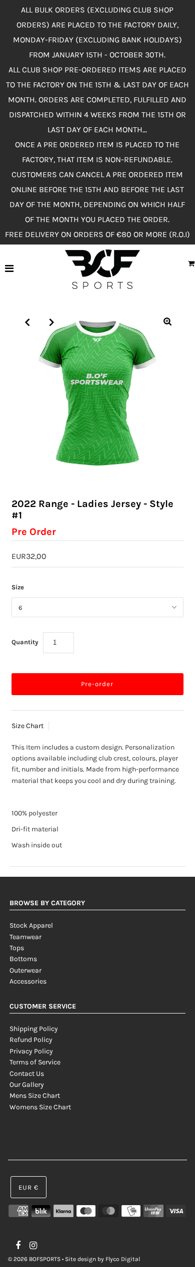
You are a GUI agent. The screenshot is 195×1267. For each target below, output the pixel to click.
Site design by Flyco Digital (102, 1259)
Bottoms (23, 959)
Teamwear (26, 937)
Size (18, 587)
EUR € (28, 1187)
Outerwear (26, 970)
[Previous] (27, 322)
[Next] (52, 322)
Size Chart (28, 726)
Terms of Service (35, 1062)
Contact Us (27, 1073)
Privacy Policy (31, 1051)
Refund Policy (31, 1039)
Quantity (25, 642)
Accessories (28, 981)
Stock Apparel (31, 925)
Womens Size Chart (40, 1107)
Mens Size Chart (35, 1095)
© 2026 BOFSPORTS (34, 1259)
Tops (17, 948)
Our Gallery (27, 1084)
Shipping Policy (34, 1028)
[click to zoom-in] (167, 322)
